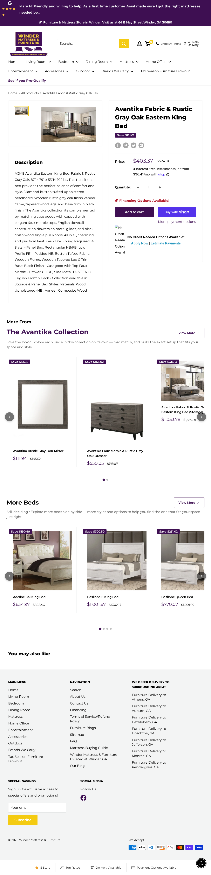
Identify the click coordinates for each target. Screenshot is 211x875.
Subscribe (22, 820)
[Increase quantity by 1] (159, 187)
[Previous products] (9, 416)
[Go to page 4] (111, 629)
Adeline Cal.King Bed (29, 597)
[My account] (139, 43)
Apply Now (139, 243)
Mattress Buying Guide (89, 748)
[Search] (124, 43)
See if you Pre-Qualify (27, 81)
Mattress (127, 62)
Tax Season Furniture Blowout (165, 71)
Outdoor (83, 71)
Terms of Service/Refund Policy (90, 719)
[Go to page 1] (104, 479)
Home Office (156, 62)
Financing (78, 710)
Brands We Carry (115, 71)
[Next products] (201, 416)
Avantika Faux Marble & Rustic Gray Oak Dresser (115, 453)
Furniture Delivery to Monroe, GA (149, 753)
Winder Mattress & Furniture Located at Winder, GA (93, 757)
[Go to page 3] (107, 629)
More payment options (177, 222)
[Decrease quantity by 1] (137, 187)
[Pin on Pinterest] (126, 145)
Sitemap (77, 735)
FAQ (73, 741)
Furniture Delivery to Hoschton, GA (149, 731)
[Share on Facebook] (118, 145)
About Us (78, 697)
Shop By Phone (171, 43)
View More (186, 333)
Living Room (36, 62)
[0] (147, 43)
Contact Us (79, 703)
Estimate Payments (166, 243)
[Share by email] (141, 145)
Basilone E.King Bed (102, 597)
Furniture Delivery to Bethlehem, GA (149, 719)
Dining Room (97, 62)
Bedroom (66, 62)
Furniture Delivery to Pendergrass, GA (149, 765)
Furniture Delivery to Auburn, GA (149, 708)
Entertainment (20, 71)
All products (30, 93)
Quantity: (123, 187)
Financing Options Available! (143, 201)
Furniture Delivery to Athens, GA (149, 697)
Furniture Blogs (83, 728)
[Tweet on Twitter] (133, 145)
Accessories (54, 71)
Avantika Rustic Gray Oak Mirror (38, 451)
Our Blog (77, 766)
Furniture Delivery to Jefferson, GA (149, 742)
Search (75, 690)
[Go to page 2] (107, 480)
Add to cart (134, 212)
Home (13, 62)
